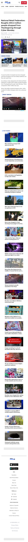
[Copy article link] (9, 37)
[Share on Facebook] (5, 37)
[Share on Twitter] (7, 37)
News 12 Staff (4, 33)
